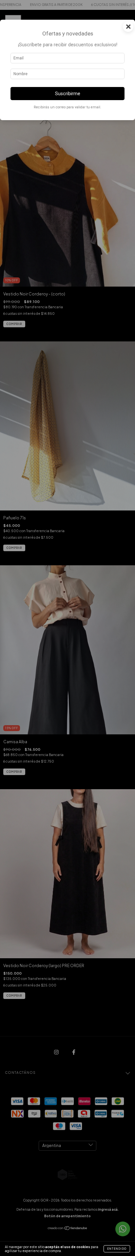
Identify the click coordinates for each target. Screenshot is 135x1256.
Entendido (116, 1248)
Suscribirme (67, 94)
